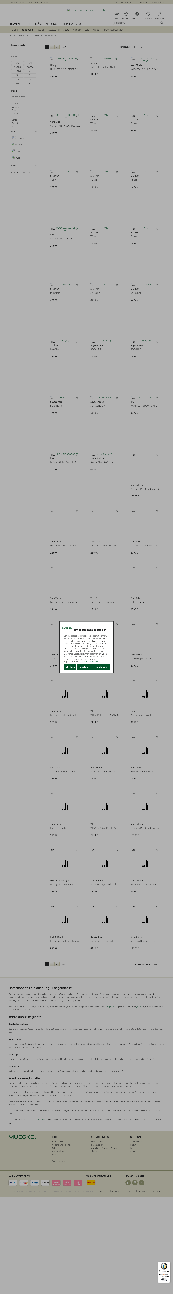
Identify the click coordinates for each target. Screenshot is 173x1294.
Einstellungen (85, 667)
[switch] (164, 1279)
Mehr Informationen (89, 661)
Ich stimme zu (101, 667)
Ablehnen (70, 667)
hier (98, 651)
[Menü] (168, 1263)
